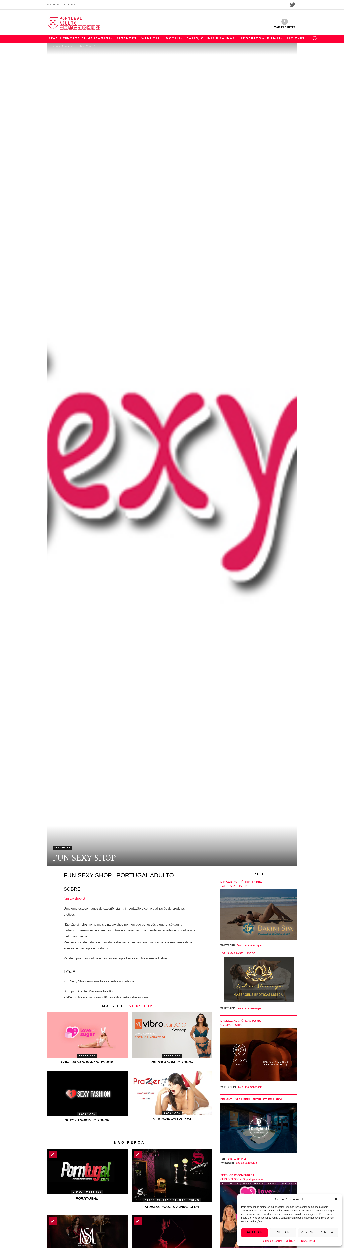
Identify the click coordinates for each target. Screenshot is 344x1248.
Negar (283, 1232)
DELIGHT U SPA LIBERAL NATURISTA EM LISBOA (251, 1099)
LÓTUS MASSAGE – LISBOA (237, 953)
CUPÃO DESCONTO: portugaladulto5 (242, 1179)
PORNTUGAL (87, 1198)
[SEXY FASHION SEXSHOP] (87, 1093)
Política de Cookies (272, 1241)
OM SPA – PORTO (231, 1024)
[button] (336, 1199)
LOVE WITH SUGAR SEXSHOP (87, 1062)
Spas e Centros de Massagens (80, 38)
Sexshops (127, 38)
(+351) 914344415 (236, 1158)
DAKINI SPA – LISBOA (233, 886)
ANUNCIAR (69, 5)
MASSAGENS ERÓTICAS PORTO (240, 1020)
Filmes (274, 38)
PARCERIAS (53, 5)
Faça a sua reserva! (246, 1162)
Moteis (173, 38)
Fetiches (296, 38)
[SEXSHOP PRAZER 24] (172, 1093)
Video (78, 1192)
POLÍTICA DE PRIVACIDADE (300, 1241)
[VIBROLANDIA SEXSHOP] (172, 1035)
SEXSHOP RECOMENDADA (237, 1175)
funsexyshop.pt (74, 898)
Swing (194, 1200)
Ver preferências (318, 1232)
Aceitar (255, 1232)
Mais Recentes (284, 27)
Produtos (251, 38)
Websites (150, 38)
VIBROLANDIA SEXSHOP (172, 1062)
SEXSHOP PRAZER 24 (172, 1119)
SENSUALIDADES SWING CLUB (172, 1207)
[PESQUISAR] (315, 39)
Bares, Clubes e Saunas (211, 38)
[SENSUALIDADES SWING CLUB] (172, 1175)
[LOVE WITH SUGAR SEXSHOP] (87, 1035)
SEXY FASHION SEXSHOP (87, 1120)
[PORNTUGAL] (87, 1171)
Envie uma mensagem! (249, 945)
